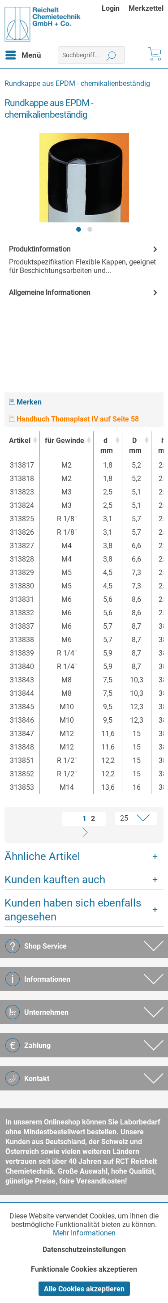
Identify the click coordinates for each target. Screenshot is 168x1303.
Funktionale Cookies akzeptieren (84, 1269)
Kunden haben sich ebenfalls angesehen (72, 910)
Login (111, 8)
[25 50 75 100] (131, 818)
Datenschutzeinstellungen (84, 1249)
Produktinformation (40, 249)
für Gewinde (64, 440)
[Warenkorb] (154, 55)
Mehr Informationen (84, 1233)
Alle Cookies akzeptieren (84, 1289)
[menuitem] (115, 8)
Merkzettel (146, 8)
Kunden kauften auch (54, 879)
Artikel (19, 440)
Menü (31, 55)
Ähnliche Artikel (42, 856)
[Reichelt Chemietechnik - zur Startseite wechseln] (42, 24)
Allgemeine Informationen (49, 292)
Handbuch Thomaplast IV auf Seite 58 (77, 419)
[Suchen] (111, 55)
